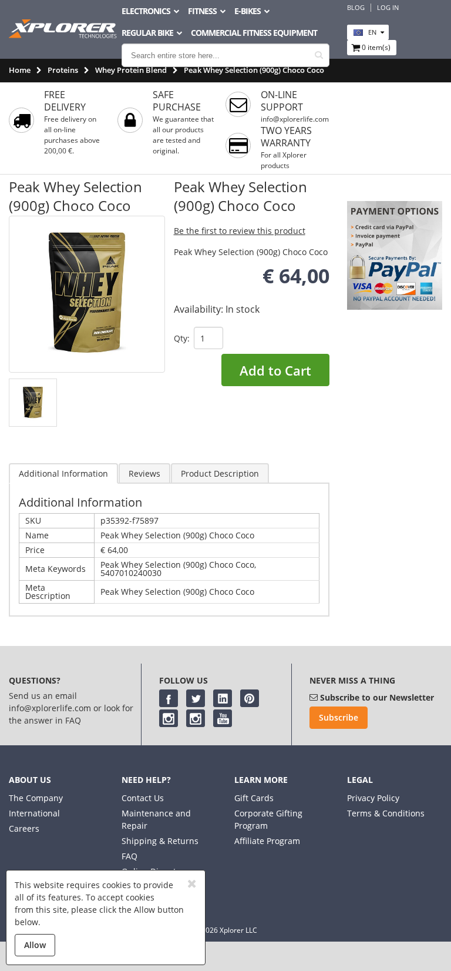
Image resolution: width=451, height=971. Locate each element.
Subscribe (338, 717)
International (34, 813)
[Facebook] (168, 698)
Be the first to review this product (239, 230)
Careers (24, 828)
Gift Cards (254, 797)
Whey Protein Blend (131, 70)
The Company (36, 797)
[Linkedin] (222, 698)
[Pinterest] (249, 698)
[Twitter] (195, 698)
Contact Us (143, 797)
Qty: (182, 338)
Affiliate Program (267, 840)
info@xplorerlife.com (295, 119)
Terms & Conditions (386, 813)
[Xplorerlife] (64, 35)
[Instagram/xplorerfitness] (195, 718)
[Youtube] (222, 718)
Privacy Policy (373, 797)
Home (20, 70)
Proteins (63, 70)
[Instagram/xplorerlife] (168, 718)
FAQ (129, 856)
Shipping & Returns (160, 840)
